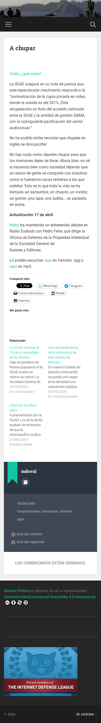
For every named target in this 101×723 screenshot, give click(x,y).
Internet (66, 511)
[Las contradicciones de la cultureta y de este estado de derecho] (67, 372)
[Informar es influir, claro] (29, 425)
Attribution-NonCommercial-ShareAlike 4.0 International (49, 597)
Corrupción (49, 511)
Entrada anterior (29, 534)
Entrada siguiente (31, 542)
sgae (21, 519)
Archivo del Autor (25, 482)
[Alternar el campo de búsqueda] (93, 24)
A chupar (22, 48)
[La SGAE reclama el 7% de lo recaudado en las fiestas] (29, 369)
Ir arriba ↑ (86, 714)
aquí (48, 260)
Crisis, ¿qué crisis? (25, 73)
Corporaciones (28, 511)
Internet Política (17, 591)
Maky (14, 225)
